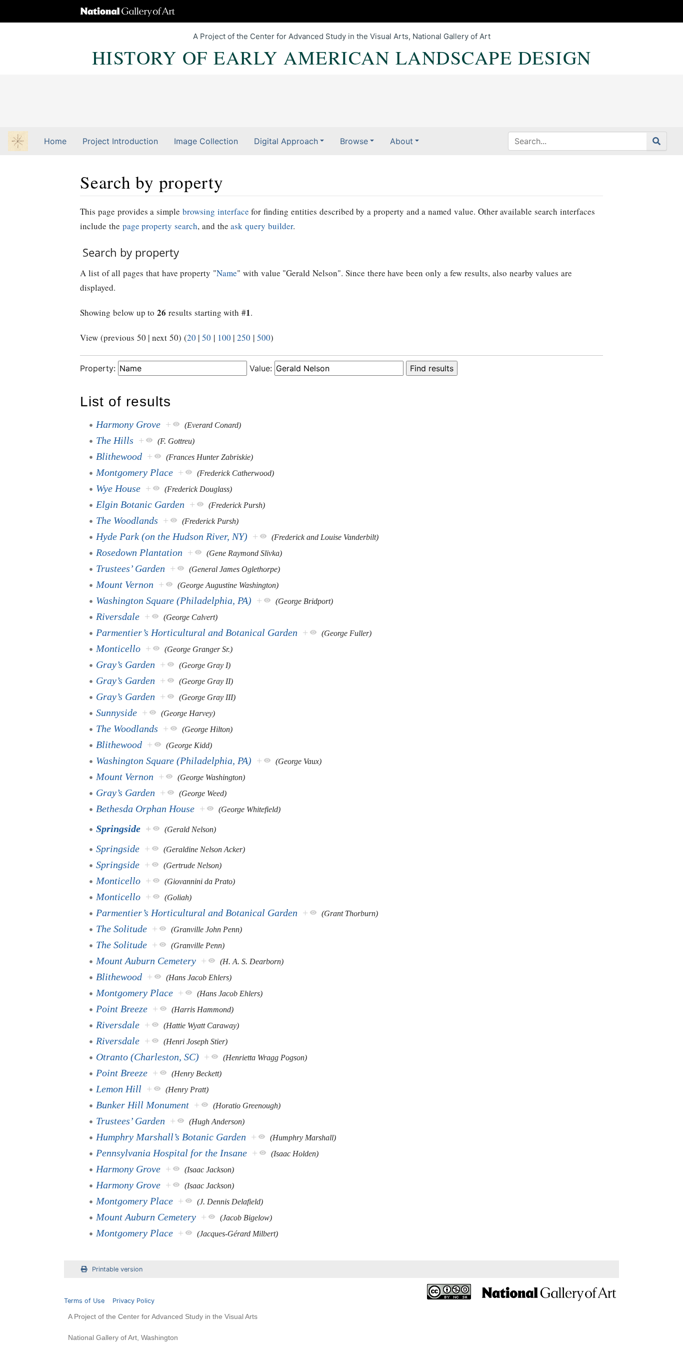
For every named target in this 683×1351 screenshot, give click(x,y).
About (401, 141)
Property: (98, 368)
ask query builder (261, 226)
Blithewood (119, 456)
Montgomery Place (134, 472)
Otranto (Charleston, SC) (147, 1056)
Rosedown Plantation (139, 552)
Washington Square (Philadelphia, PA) (174, 600)
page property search (160, 226)
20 (191, 337)
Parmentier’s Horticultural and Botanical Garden (197, 632)
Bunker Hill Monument (142, 1104)
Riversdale (118, 616)
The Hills (115, 440)
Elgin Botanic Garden (140, 504)
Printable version (117, 1269)
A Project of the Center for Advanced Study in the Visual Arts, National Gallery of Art (341, 36)
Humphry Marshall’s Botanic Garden (171, 1136)
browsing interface (215, 211)
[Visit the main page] (18, 142)
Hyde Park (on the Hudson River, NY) (172, 536)
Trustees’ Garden (130, 568)
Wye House (118, 488)
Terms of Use (84, 1300)
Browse (354, 141)
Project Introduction (120, 141)
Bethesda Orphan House (145, 808)
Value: (261, 368)
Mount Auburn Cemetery (146, 960)
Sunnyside (116, 712)
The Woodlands (127, 520)
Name (226, 273)
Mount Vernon (125, 584)
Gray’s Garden (125, 664)
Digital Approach (286, 141)
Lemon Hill (119, 1088)
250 (243, 337)
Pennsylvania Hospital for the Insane (171, 1152)
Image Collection (206, 141)
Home (55, 141)
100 (224, 337)
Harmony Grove (128, 424)
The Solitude (121, 928)
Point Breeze (122, 1008)
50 (206, 337)
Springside (118, 828)
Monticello (118, 648)
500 (263, 337)
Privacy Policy (133, 1300)
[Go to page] (656, 141)
